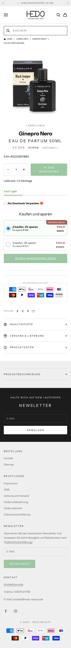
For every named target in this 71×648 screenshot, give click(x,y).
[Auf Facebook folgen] (6, 611)
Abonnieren (19, 563)
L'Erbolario (22, 39)
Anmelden (35, 429)
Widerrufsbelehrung (16, 502)
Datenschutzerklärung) (19, 542)
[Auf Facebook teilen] (17, 311)
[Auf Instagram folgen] (15, 611)
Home (9, 39)
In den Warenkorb (49, 169)
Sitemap (9, 464)
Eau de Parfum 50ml (14, 43)
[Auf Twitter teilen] (22, 311)
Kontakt (8, 458)
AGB (6, 489)
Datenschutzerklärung (17, 514)
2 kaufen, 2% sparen (25, 228)
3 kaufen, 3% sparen (24, 244)
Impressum (11, 483)
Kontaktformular (13, 584)
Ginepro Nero (39, 39)
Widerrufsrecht (13, 508)
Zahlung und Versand (16, 496)
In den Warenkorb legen (35, 258)
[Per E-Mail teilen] (33, 311)
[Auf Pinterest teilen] (28, 311)
